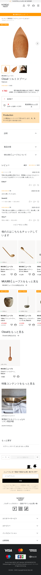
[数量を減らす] (3, 457)
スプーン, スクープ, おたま (21, 18)
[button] (7, 86)
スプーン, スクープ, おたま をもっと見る (16, 446)
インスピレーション (9, 533)
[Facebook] (15, 508)
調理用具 (10, 18)
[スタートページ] (5, 5)
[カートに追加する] (15, 274)
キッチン (4, 18)
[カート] (33, 5)
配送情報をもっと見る (31, 105)
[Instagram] (20, 508)
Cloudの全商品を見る (9, 335)
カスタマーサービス (9, 518)
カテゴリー (6, 526)
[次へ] (37, 43)
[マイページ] (23, 5)
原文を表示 (17, 201)
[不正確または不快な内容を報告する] (38, 185)
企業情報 (5, 540)
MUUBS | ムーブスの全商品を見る (13, 285)
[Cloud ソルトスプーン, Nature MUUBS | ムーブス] (20, 43)
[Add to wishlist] (11, 274)
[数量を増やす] (8, 457)
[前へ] (4, 43)
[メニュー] (38, 5)
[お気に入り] (28, 5)
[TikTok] (26, 508)
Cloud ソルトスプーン (8, 20)
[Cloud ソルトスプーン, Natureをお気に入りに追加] (37, 457)
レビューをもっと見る (20, 224)
